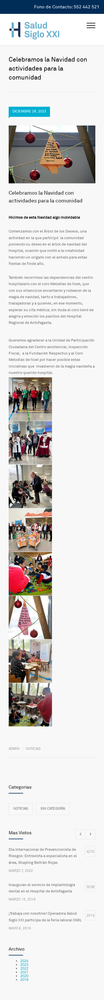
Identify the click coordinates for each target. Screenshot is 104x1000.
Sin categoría (52, 809)
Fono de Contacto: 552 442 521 (66, 7)
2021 (24, 972)
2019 (24, 979)
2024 (24, 961)
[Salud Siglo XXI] (48, 29)
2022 (24, 968)
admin (14, 749)
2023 (24, 964)
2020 (24, 976)
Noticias (33, 749)
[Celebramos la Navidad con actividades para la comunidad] (52, 154)
